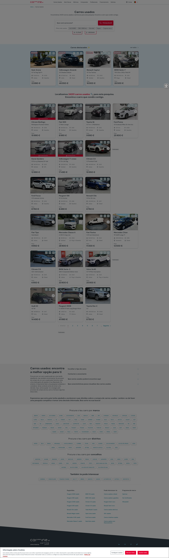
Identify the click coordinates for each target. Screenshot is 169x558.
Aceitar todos (143, 552)
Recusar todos (130, 552)
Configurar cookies (117, 552)
